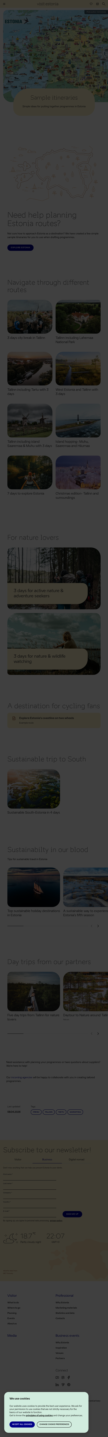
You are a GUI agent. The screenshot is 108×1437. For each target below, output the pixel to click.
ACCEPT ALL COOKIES (22, 1424)
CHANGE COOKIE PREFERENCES (54, 1424)
